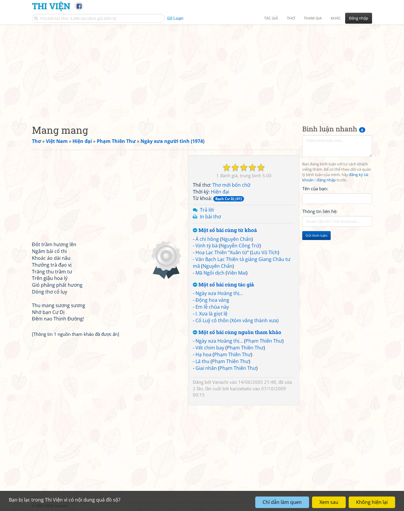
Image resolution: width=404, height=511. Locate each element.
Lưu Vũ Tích (265, 252)
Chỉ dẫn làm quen (282, 502)
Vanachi (220, 382)
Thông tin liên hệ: (319, 211)
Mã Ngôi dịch (209, 273)
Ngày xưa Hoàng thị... (219, 293)
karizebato (240, 388)
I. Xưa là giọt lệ (211, 313)
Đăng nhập (358, 18)
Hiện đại (220, 191)
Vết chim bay (209, 347)
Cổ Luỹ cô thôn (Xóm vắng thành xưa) (237, 320)
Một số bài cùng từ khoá (227, 230)
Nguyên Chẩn (236, 239)
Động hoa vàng (212, 300)
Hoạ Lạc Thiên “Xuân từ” (222, 252)
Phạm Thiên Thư (263, 341)
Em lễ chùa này (212, 307)
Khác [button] (336, 18)
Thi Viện (51, 6)
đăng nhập (326, 180)
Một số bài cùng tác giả (225, 285)
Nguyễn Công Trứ (239, 245)
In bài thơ (210, 216)
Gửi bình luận (316, 235)
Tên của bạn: (315, 188)
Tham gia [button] (313, 18)
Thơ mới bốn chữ (231, 185)
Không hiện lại (372, 502)
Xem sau (328, 502)
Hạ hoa (203, 354)
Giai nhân (206, 368)
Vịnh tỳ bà (206, 245)
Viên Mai (236, 273)
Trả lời (207, 210)
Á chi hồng (207, 239)
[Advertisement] (202, 69)
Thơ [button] (291, 18)
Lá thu (202, 361)
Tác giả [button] (271, 18)
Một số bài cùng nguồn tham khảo (239, 332)
